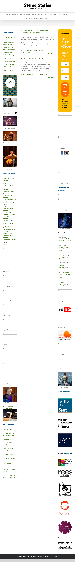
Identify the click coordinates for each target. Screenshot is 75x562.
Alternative (35, 50)
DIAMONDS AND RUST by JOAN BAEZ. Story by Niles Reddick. (65, 240)
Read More (51, 54)
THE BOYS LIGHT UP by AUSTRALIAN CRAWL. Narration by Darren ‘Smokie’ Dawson (10, 476)
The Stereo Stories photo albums (10, 470)
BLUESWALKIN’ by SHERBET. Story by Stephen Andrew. (63, 284)
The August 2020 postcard (8, 449)
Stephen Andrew (27, 74)
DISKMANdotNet (55, 556)
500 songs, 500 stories (9, 454)
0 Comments (28, 52)
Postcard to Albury (8, 439)
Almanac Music (28, 50)
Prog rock (42, 74)
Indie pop (41, 50)
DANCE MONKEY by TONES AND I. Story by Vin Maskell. (9, 459)
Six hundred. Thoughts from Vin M (9, 444)
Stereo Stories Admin (28, 49)
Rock (22, 52)
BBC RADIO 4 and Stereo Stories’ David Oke (9, 465)
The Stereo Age (7, 429)
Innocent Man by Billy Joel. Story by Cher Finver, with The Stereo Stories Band (9, 434)
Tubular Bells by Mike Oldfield (32, 58)
